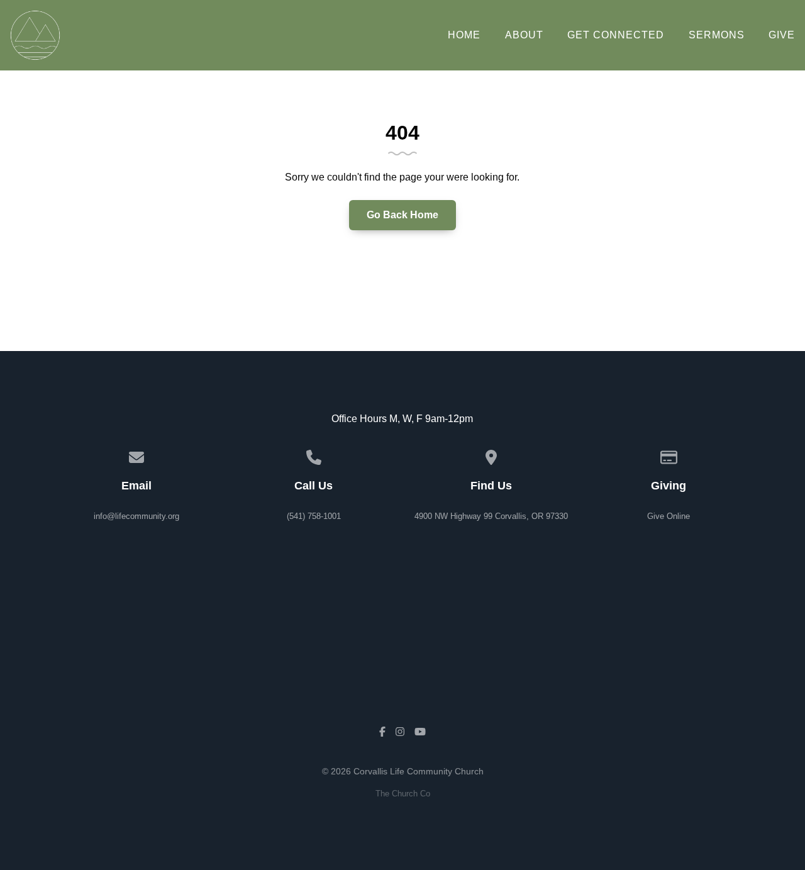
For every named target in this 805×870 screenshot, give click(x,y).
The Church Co (402, 793)
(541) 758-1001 (314, 516)
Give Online (668, 516)
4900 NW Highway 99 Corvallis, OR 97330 (491, 516)
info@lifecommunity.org (136, 516)
